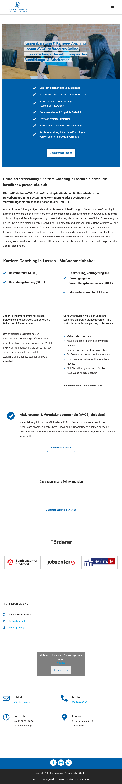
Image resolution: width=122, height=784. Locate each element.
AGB (47, 773)
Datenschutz (71, 773)
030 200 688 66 (79, 702)
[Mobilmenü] (112, 7)
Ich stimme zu (61, 670)
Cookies (61, 662)
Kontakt (39, 773)
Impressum (57, 773)
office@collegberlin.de (24, 702)
